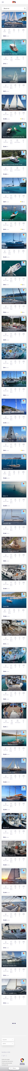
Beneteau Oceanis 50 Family (11, 634)
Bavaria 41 (6, 385)
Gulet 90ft (6, 606)
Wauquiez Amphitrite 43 (9, 330)
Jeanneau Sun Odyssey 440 (10, 579)
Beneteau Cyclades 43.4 (9, 993)
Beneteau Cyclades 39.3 (9, 965)
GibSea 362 (6, 192)
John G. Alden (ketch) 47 (10, 109)
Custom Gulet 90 (8, 468)
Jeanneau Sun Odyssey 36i (10, 938)
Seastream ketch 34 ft (10, 26)
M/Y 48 (5, 247)
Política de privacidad (7, 1063)
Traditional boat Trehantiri (10, 744)
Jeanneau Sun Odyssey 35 (10, 358)
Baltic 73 (5, 496)
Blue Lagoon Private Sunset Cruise (12, 164)
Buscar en (6, 8)
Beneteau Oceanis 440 (9, 275)
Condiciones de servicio (7, 1061)
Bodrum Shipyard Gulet (9, 717)
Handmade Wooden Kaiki (10, 54)
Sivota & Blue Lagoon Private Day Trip (13, 137)
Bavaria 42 (6, 689)
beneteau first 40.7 (8, 440)
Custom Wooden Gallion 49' (11, 551)
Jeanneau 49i (6, 523)
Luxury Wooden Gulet (9, 772)
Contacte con (5, 1065)
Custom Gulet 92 (7, 800)
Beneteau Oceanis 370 (9, 302)
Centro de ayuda (6, 1059)
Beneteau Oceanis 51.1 (9, 855)
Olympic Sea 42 (8, 219)
